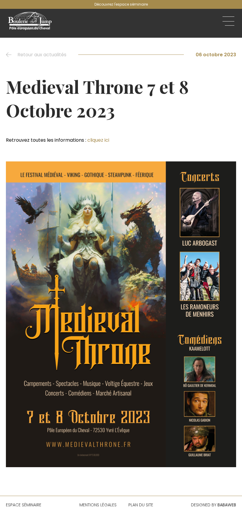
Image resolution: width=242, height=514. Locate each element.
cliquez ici (98, 140)
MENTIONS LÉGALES (98, 505)
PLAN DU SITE (140, 505)
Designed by (213, 505)
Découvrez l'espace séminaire (121, 4)
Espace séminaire (23, 505)
